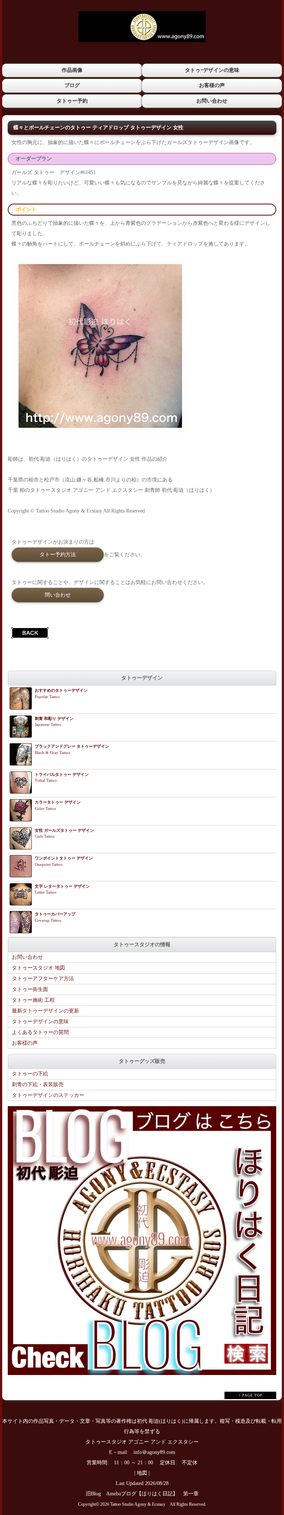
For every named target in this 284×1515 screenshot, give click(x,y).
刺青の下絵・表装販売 (38, 1084)
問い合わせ (58, 595)
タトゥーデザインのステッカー (48, 1095)
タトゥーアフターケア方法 (43, 978)
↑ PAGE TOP (251, 1395)
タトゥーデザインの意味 (40, 1021)
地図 (142, 1473)
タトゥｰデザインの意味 (212, 70)
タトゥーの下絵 (30, 1074)
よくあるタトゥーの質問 (40, 1032)
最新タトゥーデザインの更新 (45, 1011)
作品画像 (72, 70)
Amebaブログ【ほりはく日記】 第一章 (155, 1493)
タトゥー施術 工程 (33, 1000)
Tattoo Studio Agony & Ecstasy (137, 1504)
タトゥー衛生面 (30, 989)
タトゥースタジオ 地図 (38, 968)
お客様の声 (212, 85)
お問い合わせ (211, 101)
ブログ (72, 85)
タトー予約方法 (58, 554)
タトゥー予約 (72, 101)
